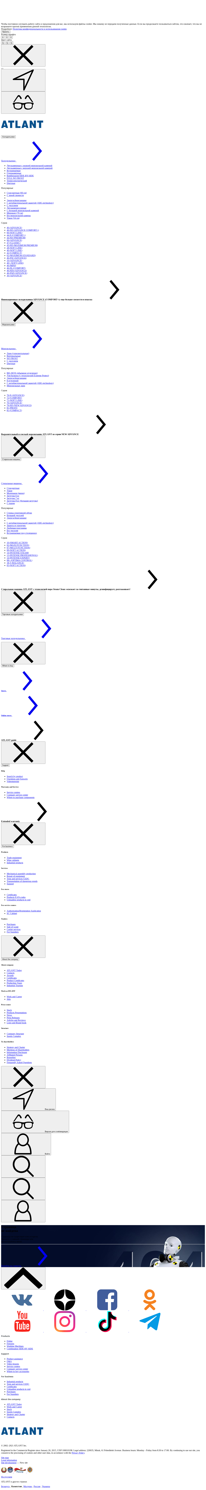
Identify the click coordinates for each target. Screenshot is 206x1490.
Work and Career (14, 996)
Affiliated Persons (15, 1055)
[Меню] (2, 68)
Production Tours (14, 983)
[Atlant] (22, 134)
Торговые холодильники (12, 614)
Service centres (13, 792)
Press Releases (13, 1017)
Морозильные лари (16, 386)
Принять (5, 32)
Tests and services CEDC (18, 879)
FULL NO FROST (15, 178)
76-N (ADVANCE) (15, 395)
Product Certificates (15, 980)
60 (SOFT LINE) (14, 232)
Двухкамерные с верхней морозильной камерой (30, 168)
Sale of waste (12, 927)
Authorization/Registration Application (24, 911)
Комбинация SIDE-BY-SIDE (20, 175)
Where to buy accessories (18, 1371)
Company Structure (15, 1033)
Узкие (9, 491)
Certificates (12, 895)
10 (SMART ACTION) (17, 542)
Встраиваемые (14, 170)
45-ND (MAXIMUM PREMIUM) (22, 245)
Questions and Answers (17, 779)
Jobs (9, 999)
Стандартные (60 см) (17, 193)
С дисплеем (12, 205)
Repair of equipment (16, 876)
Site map (5, 1457)
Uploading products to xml (18, 900)
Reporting (11, 1057)
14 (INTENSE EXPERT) (18, 558)
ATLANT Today (14, 970)
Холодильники (8, 137)
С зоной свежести (15, 195)
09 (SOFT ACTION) (16, 550)
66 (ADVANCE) (14, 240)
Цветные (11, 183)
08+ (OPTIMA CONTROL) (19, 560)
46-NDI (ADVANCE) (17, 270)
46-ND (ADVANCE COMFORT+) (23, 230)
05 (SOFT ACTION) (16, 565)
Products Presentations (17, 1012)
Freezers (10, 1343)
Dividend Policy (14, 1060)
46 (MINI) (11, 265)
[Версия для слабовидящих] (23, 102)
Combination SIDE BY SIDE (20, 1349)
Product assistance (15, 1359)
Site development (8, 1463)
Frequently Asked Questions (19, 1062)
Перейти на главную (11, 1266)
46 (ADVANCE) (14, 227)
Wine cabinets (13, 860)
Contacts (10, 973)
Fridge (9, 1341)
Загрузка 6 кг (13, 496)
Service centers (13, 1366)
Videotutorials (13, 781)
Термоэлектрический (17, 181)
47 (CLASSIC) (13, 243)
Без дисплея (12, 530)
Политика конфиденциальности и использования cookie (40, 29)
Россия (37, 1486)
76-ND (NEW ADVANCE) (19, 405)
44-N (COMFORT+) (16, 235)
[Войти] (23, 1211)
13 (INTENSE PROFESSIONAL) (22, 555)
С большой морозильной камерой (23, 210)
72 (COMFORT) (14, 398)
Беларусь (5, 1486)
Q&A (9, 1361)
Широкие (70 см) (15, 213)
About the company (10, 959)
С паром (11, 503)
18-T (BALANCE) (15, 563)
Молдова (27, 1486)
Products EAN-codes (16, 897)
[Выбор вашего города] (23, 80)
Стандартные (13, 488)
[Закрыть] (23, 55)
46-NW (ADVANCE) (16, 258)
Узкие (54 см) (13, 218)
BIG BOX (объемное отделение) (22, 373)
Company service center (17, 795)
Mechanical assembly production (21, 873)
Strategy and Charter (16, 1047)
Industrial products (15, 863)
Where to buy (7, 666)
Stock (9, 1010)
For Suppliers (13, 932)
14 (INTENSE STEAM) (18, 553)
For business (7, 846)
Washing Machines (15, 1346)
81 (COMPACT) (14, 410)
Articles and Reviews (16, 1020)
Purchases (11, 924)
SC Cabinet (12, 913)
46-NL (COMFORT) (16, 268)
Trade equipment (14, 857)
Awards (10, 975)
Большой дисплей (15, 515)
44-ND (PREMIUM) (16, 238)
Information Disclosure (17, 1052)
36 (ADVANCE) (14, 275)
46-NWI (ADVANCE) (17, 273)
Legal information (9, 1460)
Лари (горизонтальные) (18, 353)
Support (5, 765)
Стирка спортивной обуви (19, 513)
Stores (3, 691)
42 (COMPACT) (14, 253)
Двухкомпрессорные (16, 208)
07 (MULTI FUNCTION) (18, 548)
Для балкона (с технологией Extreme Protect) (28, 375)
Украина (46, 1486)
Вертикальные (14, 356)
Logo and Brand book (16, 1023)
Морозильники (8, 325)
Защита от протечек (16, 525)
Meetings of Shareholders (18, 1050)
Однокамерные (14, 173)
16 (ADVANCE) (14, 260)
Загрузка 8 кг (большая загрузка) (22, 501)
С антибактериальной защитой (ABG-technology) (30, 203)
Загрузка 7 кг (13, 498)
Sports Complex (14, 1036)
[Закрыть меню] (23, 312)
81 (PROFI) (12, 408)
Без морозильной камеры (19, 215)
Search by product (15, 776)
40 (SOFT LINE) (14, 250)
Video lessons (13, 1364)
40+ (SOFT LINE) (15, 263)
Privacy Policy (78, 1453)
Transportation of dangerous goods (22, 881)
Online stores (6, 715)
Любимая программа (17, 528)
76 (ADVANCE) (14, 403)
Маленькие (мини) (16, 493)
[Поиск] (23, 1166)
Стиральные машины (11, 459)
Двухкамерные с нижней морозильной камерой (29, 165)
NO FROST (12, 358)
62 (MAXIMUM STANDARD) (21, 255)
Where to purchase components (20, 797)
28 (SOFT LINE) (14, 248)
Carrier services (13, 929)
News (9, 1015)
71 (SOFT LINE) (14, 400)
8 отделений (12, 380)
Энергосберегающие (16, 200)
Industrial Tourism (15, 985)
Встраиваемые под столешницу (22, 533)
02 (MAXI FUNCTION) (18, 545)
